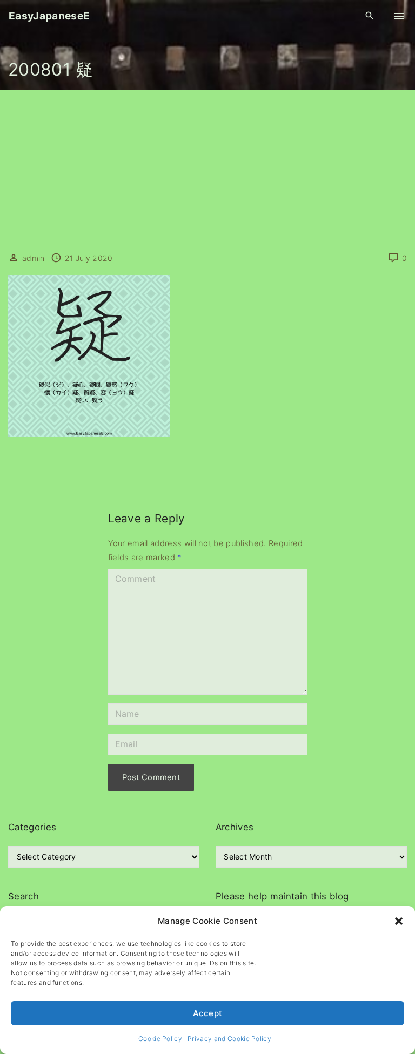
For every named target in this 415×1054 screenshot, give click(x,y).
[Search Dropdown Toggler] (370, 16)
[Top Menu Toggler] (399, 16)
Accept (208, 1013)
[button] (398, 921)
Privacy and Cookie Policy (229, 1039)
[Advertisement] (207, 171)
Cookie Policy (160, 1039)
